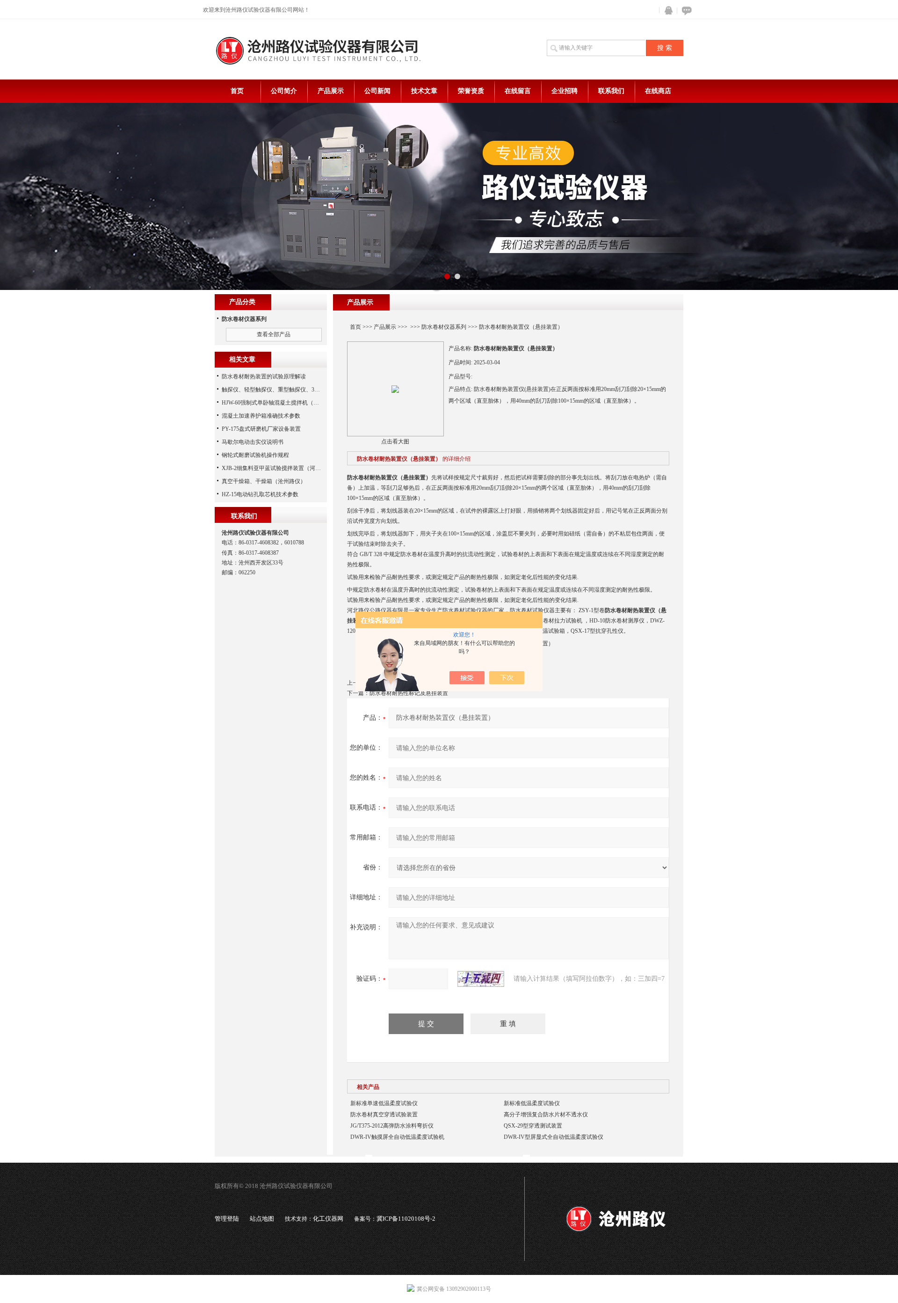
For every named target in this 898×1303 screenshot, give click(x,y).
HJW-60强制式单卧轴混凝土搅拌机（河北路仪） (281, 402)
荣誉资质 (471, 90)
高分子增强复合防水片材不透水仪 (546, 1114)
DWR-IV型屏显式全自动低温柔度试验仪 (553, 1137)
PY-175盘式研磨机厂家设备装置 (261, 429)
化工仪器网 (328, 1218)
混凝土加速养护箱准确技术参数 (261, 416)
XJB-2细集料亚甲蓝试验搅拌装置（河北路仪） (280, 468)
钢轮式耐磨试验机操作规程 (255, 455)
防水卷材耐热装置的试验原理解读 (264, 376)
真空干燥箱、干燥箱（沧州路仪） (264, 481)
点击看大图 (395, 441)
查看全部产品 (273, 334)
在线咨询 (685, 10)
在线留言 (518, 90)
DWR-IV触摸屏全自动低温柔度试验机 (397, 1137)
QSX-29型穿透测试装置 (533, 1125)
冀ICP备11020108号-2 (406, 1218)
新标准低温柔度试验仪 (532, 1103)
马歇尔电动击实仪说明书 (252, 442)
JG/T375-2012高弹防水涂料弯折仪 (392, 1125)
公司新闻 (377, 90)
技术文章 (424, 90)
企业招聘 (564, 90)
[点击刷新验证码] (480, 979)
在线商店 (658, 90)
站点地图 (262, 1218)
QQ (666, 10)
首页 (237, 90)
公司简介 (284, 90)
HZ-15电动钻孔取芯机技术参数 (260, 494)
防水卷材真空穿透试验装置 (384, 1114)
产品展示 (331, 90)
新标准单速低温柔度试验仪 (384, 1103)
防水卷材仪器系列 (443, 327)
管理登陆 (227, 1218)
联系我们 (611, 90)
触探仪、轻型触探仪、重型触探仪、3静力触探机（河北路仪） (299, 389)
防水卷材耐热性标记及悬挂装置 (408, 693)
